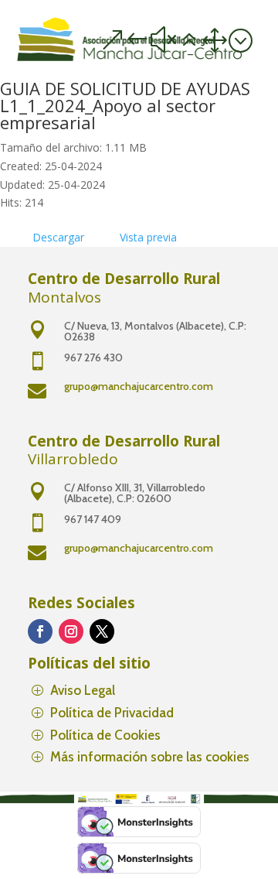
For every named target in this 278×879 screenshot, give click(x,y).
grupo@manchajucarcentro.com (138, 386)
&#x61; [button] (176, 40)
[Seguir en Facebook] (40, 631)
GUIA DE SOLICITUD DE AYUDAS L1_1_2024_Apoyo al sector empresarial (125, 105)
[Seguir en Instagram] (71, 631)
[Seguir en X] (102, 631)
